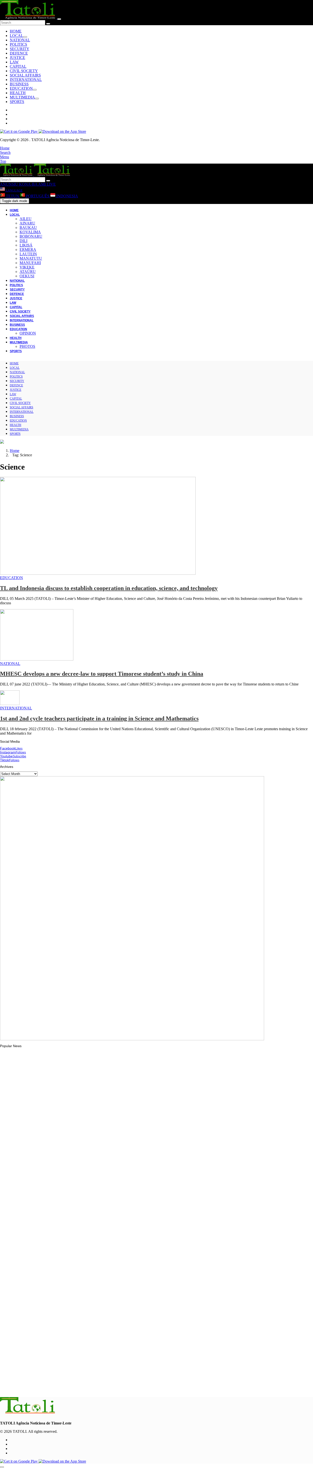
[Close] (59, 19)
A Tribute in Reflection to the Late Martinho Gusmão (50, 1268)
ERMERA (28, 249)
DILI (23, 241)
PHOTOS (27, 346)
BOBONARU (31, 236)
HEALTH (18, 93)
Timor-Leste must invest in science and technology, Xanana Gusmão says (67, 1387)
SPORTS (17, 102)
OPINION (28, 333)
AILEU (26, 219)
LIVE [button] (51, 184)
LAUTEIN (28, 254)
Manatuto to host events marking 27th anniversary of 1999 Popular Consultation (72, 1147)
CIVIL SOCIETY (24, 71)
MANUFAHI (30, 263)
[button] (5, 148)
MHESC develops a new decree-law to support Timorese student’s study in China (101, 674)
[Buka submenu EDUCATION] (35, 89)
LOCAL (16, 36)
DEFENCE (19, 53)
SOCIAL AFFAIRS (25, 75)
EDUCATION (21, 88)
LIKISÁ (26, 245)
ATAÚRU (28, 271)
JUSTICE (17, 58)
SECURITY (19, 49)
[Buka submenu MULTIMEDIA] (37, 98)
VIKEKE (27, 267)
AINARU (27, 223)
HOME (16, 31)
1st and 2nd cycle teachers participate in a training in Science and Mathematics (99, 718)
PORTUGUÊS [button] (37, 196)
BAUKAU (28, 227)
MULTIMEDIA (22, 97)
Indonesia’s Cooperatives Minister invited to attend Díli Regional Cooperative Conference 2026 (83, 1208)
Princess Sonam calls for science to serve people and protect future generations (72, 1328)
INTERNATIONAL (26, 80)
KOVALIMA (30, 232)
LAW (14, 62)
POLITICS (18, 44)
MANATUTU (31, 258)
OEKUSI (27, 276)
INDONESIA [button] (66, 196)
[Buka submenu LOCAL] (25, 37)
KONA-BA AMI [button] (32, 184)
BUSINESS (19, 84)
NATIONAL (20, 40)
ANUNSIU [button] (9, 184)
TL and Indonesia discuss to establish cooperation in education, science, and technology (109, 588)
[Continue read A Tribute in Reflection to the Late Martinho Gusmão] (28, 1254)
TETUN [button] (12, 196)
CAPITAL (18, 66)
